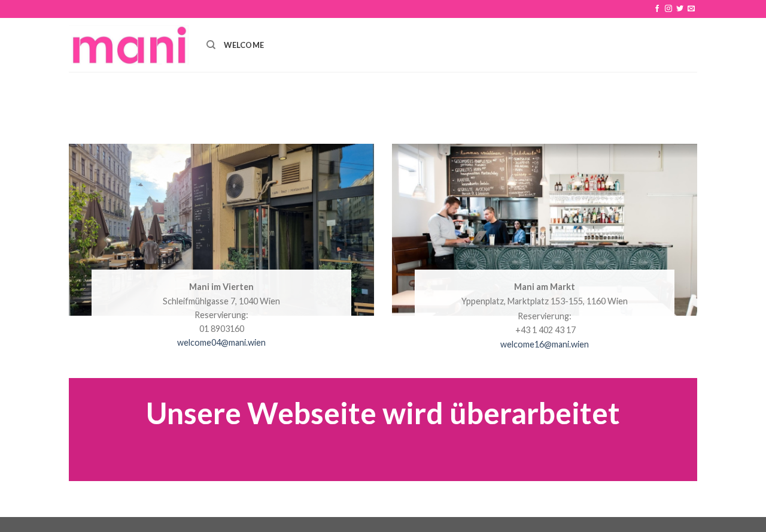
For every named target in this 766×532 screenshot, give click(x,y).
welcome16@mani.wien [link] (544, 344)
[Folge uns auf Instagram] (668, 9)
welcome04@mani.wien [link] (221, 342)
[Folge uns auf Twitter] (679, 9)
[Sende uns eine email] (691, 9)
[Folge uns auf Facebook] (657, 9)
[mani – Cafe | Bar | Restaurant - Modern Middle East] (129, 45)
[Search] (210, 45)
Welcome (244, 45)
